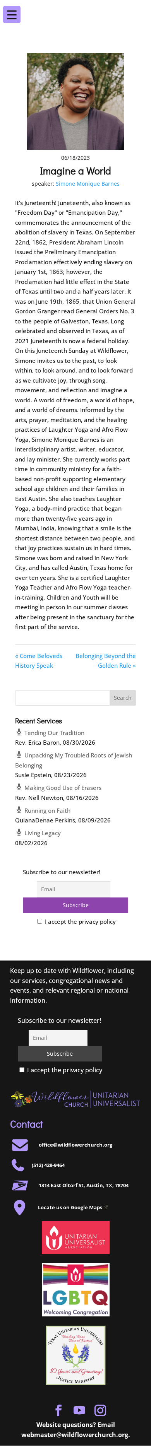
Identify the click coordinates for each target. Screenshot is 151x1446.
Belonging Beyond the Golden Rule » (106, 661)
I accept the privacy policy (79, 921)
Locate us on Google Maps (70, 1207)
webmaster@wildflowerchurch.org (74, 1435)
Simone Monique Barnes (88, 183)
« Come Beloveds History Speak (38, 661)
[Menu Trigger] (139, 9)
